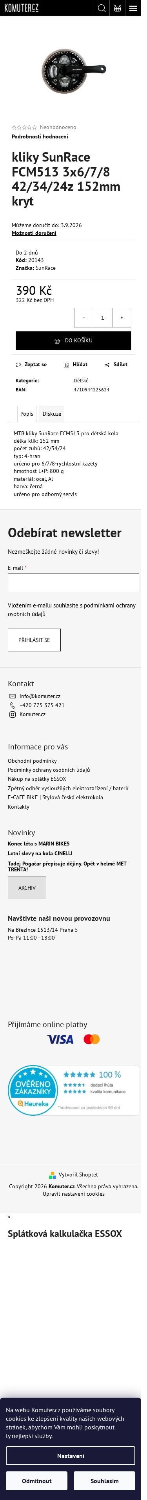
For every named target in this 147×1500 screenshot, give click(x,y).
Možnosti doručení (34, 232)
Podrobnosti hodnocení (40, 136)
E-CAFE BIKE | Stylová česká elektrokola (55, 797)
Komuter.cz (32, 714)
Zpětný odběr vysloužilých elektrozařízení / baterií (68, 788)
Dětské (81, 380)
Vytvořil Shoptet (78, 1174)
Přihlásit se (34, 640)
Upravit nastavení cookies (74, 1193)
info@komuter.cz (40, 696)
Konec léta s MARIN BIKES (38, 844)
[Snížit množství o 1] (83, 317)
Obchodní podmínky (32, 760)
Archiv (27, 887)
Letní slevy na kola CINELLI (40, 853)
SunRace (46, 267)
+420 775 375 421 (42, 705)
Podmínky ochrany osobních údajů (49, 769)
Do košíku (79, 340)
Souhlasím (105, 1481)
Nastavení (70, 1456)
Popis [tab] (26, 413)
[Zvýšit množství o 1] (121, 317)
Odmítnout (37, 1481)
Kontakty (18, 806)
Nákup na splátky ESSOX (37, 778)
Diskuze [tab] (52, 413)
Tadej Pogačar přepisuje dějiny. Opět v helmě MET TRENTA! (67, 867)
